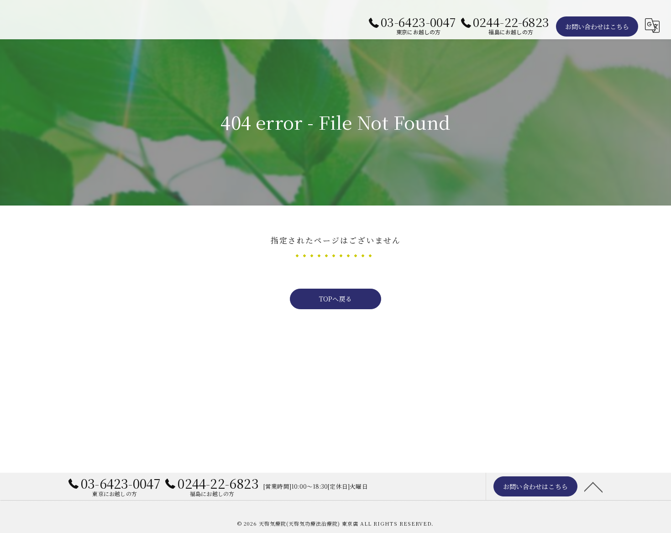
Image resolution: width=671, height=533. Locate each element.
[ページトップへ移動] (593, 486)
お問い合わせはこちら (597, 26)
